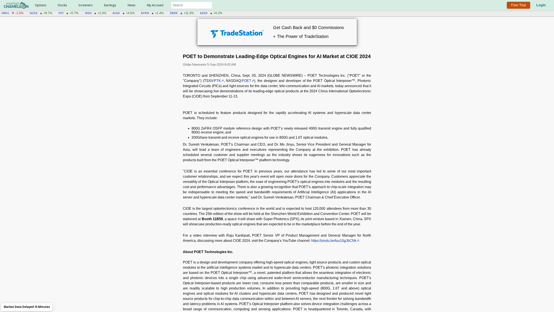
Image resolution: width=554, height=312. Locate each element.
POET (246, 81)
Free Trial (518, 5)
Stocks (62, 5)
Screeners (85, 5)
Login (541, 5)
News (131, 5)
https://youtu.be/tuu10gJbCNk (333, 240)
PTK (217, 81)
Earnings (110, 5)
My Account (155, 5)
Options (40, 5)
